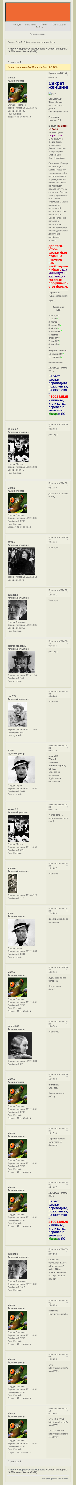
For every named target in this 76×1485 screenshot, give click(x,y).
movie (13, 48)
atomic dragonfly (17, 646)
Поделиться (54, 73)
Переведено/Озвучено (32, 48)
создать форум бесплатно (55, 1478)
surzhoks (13, 594)
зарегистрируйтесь (45, 42)
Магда (11, 77)
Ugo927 (12, 696)
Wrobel (11, 542)
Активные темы (37, 34)
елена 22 (13, 429)
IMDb (58, 310)
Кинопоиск (59, 307)
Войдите (28, 42)
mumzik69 (13, 1026)
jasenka (12, 868)
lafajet (11, 750)
